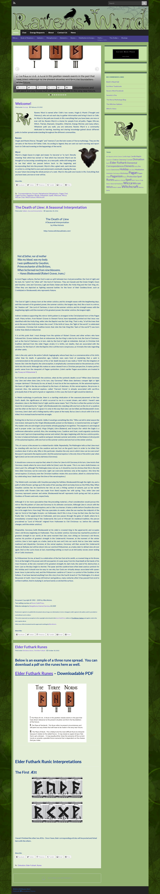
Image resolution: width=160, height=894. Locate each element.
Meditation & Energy (86, 38)
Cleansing (122, 160)
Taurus (137, 180)
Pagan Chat (63, 194)
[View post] (57, 69)
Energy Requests (37, 32)
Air (107, 156)
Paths (102, 39)
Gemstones (115, 170)
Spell (129, 179)
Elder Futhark (31, 865)
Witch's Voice (111, 109)
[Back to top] (155, 889)
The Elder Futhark (39, 650)
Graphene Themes (29, 891)
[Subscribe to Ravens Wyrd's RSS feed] (14, 2)
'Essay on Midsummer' (27, 372)
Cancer (120, 156)
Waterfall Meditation (117, 183)
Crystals (129, 160)
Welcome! (23, 103)
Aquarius (111, 156)
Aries (115, 156)
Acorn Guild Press (38, 603)
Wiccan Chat (20, 197)
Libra (132, 169)
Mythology (124, 173)
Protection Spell (134, 176)
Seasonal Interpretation (35, 211)
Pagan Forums (20, 195)
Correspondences (25, 194)
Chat (24, 32)
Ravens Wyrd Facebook (114, 91)
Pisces (125, 177)
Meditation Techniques (113, 173)
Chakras (115, 160)
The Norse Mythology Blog (116, 100)
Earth (108, 163)
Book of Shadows (27, 38)
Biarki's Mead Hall (112, 82)
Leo (130, 169)
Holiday (124, 169)
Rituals (36, 195)
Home (16, 32)
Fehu (136, 166)
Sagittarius (117, 180)
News (73, 32)
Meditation (139, 169)
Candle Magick (136, 156)
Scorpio (123, 180)
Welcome (57, 195)
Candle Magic (126, 156)
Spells (51, 195)
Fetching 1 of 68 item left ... (60, 878)
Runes (73, 38)
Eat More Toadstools (114, 86)
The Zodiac (113, 38)
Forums (35, 194)
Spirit (133, 180)
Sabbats (40, 38)
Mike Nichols (52, 624)
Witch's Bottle (117, 187)
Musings (124, 38)
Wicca (15, 38)
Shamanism (44, 195)
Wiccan (136, 183)
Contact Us (62, 32)
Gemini (108, 169)
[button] (17, 69)
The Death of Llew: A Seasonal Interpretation (51, 207)
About (51, 32)
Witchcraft (40, 197)
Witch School (30, 197)
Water (108, 183)
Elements (63, 38)
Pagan (133, 172)
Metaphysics (53, 194)
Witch (109, 186)
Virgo (141, 180)
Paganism (30, 195)
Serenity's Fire (111, 95)
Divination (26, 650)
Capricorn (109, 159)
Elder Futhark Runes (30, 75)
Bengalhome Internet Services (40, 606)
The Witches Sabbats (114, 104)
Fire (139, 166)
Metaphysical (52, 38)
